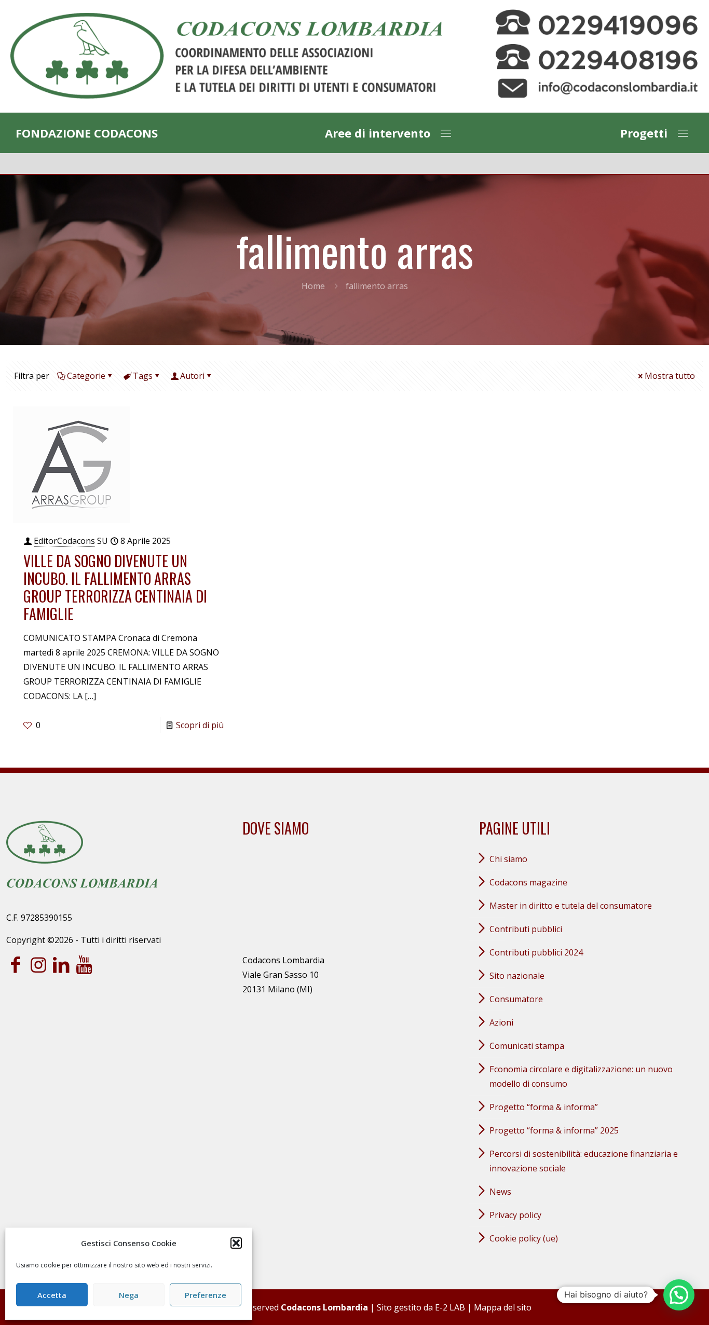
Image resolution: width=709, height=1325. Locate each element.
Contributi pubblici (525, 929)
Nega (129, 1295)
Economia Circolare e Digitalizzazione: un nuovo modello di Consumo (581, 1076)
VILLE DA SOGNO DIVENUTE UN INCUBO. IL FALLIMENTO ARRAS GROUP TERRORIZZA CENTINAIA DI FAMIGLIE (115, 587)
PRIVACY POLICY (515, 1215)
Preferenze (205, 1295)
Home (313, 286)
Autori (192, 375)
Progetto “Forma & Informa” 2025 (554, 1130)
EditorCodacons (64, 541)
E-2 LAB (450, 1307)
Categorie (86, 375)
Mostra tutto (670, 375)
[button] (236, 1243)
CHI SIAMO (508, 859)
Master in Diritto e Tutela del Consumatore (570, 905)
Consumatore (516, 999)
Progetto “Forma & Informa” (543, 1107)
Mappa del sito (502, 1307)
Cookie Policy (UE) (523, 1238)
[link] (226, 56)
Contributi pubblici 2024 (536, 952)
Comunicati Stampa (526, 1045)
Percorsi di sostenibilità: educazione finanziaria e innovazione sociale (583, 1161)
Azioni (501, 1022)
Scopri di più (200, 725)
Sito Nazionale (516, 975)
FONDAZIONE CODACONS (87, 133)
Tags (143, 375)
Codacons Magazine (528, 882)
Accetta (51, 1295)
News (500, 1191)
